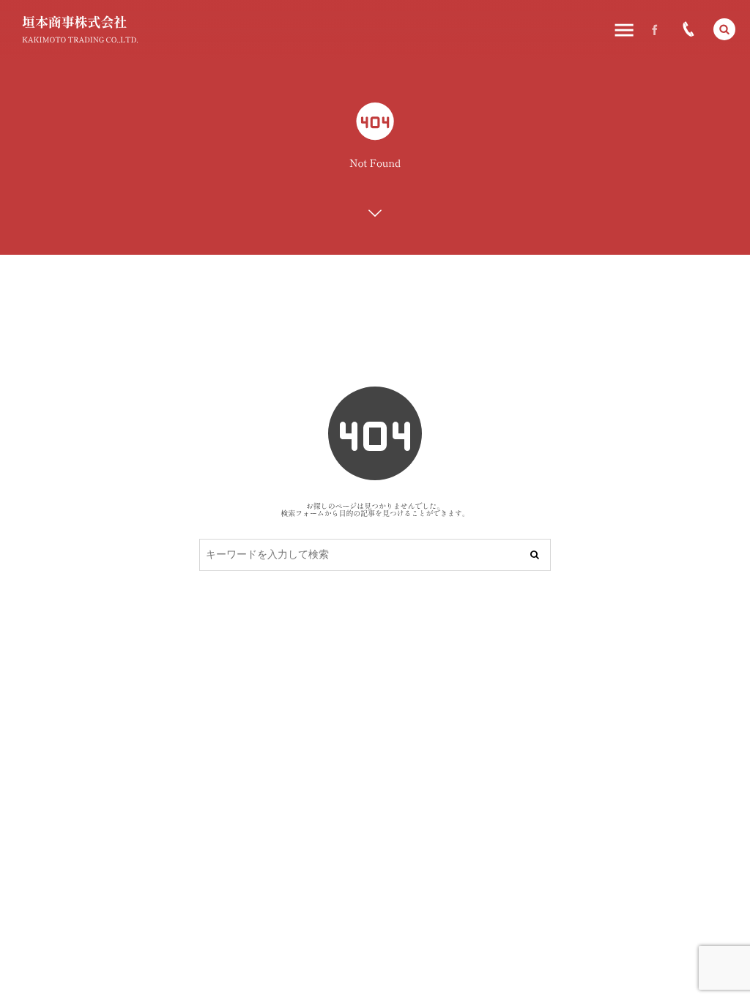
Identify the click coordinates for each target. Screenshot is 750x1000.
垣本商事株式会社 (74, 22)
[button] (724, 29)
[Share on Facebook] (655, 29)
